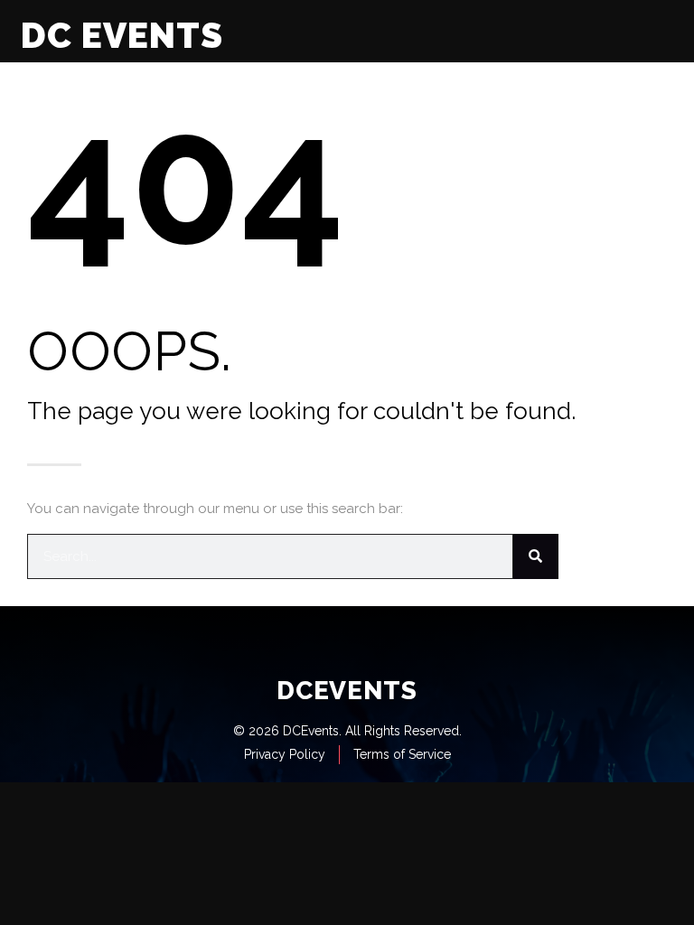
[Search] (535, 556)
